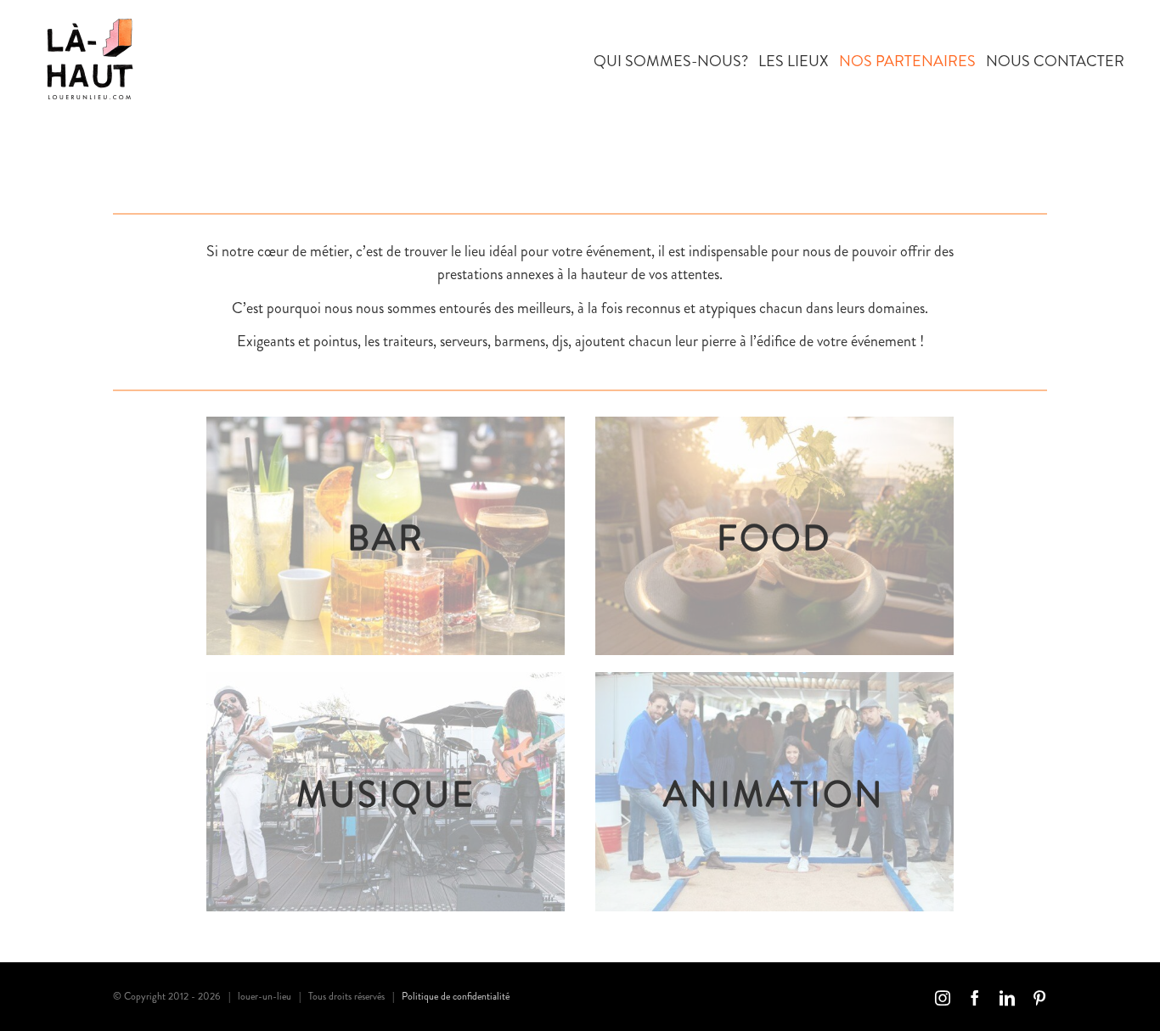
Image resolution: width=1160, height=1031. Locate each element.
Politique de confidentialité (456, 996)
